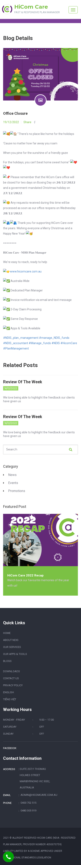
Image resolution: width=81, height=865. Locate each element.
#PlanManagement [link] (16, 348)
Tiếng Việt (9, 699)
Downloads (11, 671)
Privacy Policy (13, 685)
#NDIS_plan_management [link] (20, 337)
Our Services (12, 647)
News (12, 475)
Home (7, 633)
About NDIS (10, 640)
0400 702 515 (28, 802)
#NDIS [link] (56, 343)
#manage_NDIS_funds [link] (54, 337)
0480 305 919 (28, 810)
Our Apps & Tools (15, 654)
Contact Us (11, 678)
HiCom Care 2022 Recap (25, 575)
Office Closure (15, 113)
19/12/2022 (11, 122)
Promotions (16, 491)
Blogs (7, 661)
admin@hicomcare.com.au (39, 794)
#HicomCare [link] (68, 343)
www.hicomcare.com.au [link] (26, 271)
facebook (9, 748)
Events (13, 483)
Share (27, 122)
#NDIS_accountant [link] (15, 343)
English (8, 692)
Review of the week (22, 381)
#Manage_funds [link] (40, 343)
